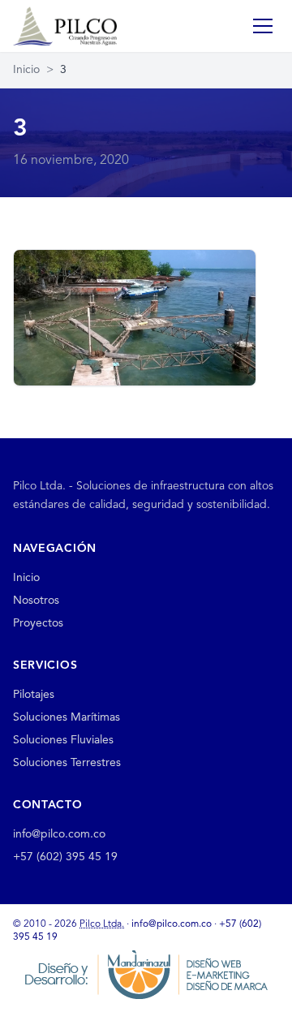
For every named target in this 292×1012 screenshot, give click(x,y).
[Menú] (263, 26)
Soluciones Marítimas (66, 717)
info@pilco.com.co (59, 834)
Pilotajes (33, 694)
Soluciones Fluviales (63, 740)
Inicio (26, 69)
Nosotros (36, 600)
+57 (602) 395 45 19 (65, 857)
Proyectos (38, 623)
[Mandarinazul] (146, 975)
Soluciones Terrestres (67, 763)
